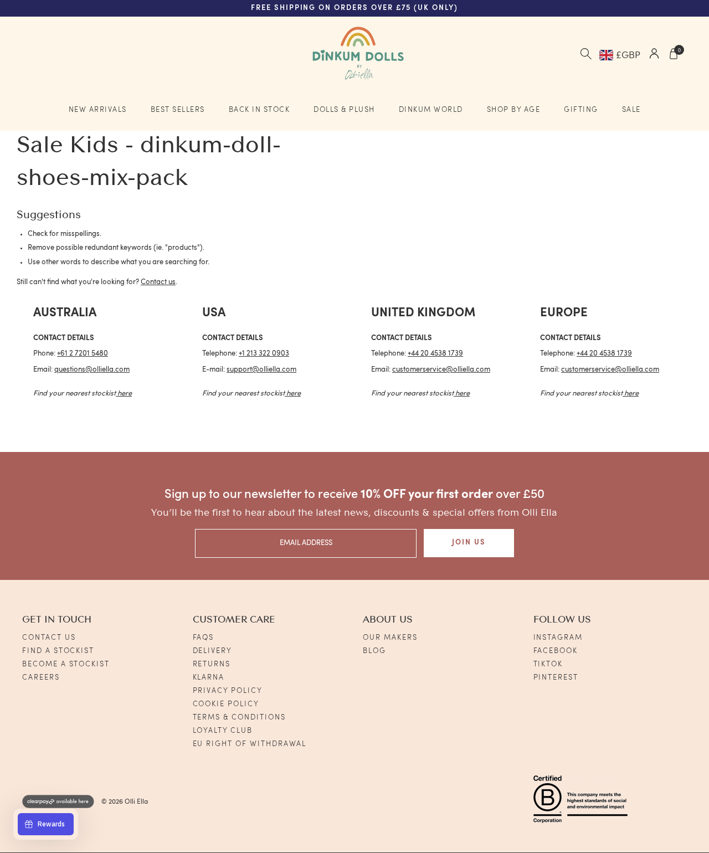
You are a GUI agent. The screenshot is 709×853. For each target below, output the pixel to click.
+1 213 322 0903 (264, 353)
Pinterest (556, 677)
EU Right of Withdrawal (250, 744)
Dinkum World (431, 110)
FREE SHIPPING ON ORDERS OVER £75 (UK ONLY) (354, 8)
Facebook (555, 651)
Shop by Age (514, 110)
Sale (631, 110)
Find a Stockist (58, 651)
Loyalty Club (223, 730)
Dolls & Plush (344, 110)
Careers (41, 677)
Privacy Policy (228, 691)
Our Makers (390, 637)
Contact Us (49, 637)
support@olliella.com (261, 369)
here (124, 393)
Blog (374, 651)
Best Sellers (178, 110)
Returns (212, 664)
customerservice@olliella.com (441, 369)
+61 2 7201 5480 (82, 353)
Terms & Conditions (239, 717)
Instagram (558, 637)
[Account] (654, 55)
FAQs (203, 637)
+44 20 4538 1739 (435, 353)
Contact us (158, 282)
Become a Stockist (66, 664)
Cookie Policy (226, 704)
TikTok (548, 664)
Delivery (213, 651)
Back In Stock (259, 110)
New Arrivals (98, 110)
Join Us (469, 542)
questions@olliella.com (92, 369)
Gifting (581, 110)
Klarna (209, 677)
